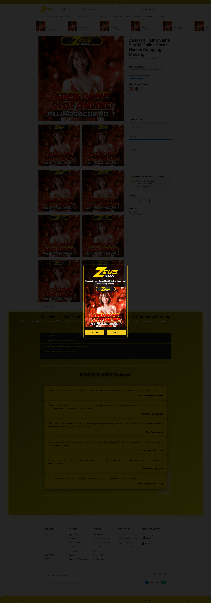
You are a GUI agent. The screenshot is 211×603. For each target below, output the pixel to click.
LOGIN (116, 332)
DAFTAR (94, 332)
